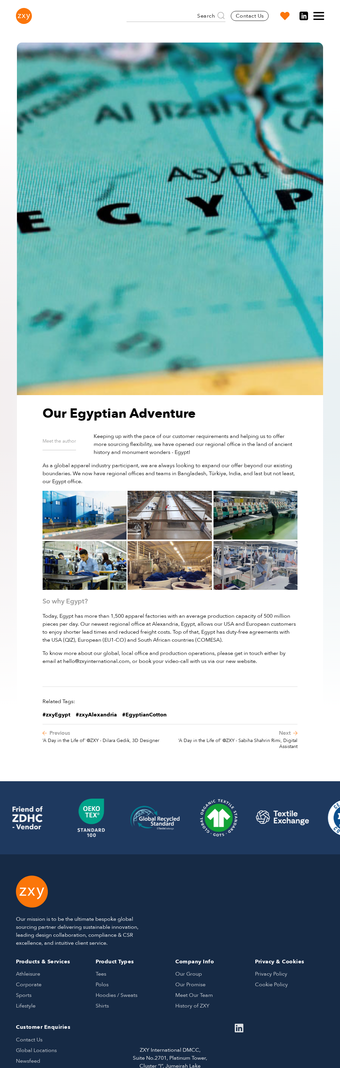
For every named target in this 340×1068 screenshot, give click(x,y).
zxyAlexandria (98, 714)
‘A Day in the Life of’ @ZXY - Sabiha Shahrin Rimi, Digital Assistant (238, 743)
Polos (102, 984)
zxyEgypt (58, 714)
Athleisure (28, 974)
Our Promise (190, 984)
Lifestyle (26, 1006)
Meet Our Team (194, 995)
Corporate (29, 984)
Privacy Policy (271, 974)
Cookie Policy (271, 984)
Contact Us (250, 16)
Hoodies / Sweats (116, 995)
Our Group (188, 974)
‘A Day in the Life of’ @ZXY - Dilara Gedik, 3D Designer (100, 740)
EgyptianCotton (146, 714)
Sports (24, 995)
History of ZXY (192, 1006)
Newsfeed (28, 1061)
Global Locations (36, 1050)
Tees (101, 974)
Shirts (102, 1006)
